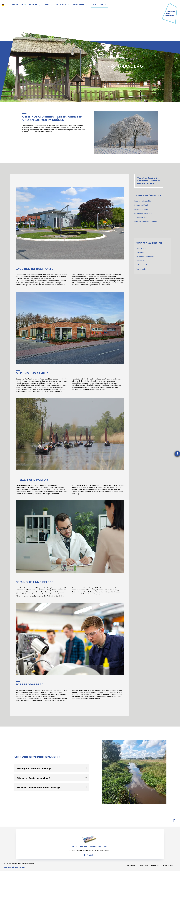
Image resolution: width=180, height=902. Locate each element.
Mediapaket (131, 865)
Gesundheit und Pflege (143, 213)
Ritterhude (140, 261)
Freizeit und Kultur (141, 209)
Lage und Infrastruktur (142, 201)
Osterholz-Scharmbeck (145, 257)
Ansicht (90, 855)
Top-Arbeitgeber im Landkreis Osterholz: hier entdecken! (148, 181)
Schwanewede (142, 265)
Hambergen (141, 248)
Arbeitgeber (99, 5)
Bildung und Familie (141, 205)
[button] (18, 4)
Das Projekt (143, 865)
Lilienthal (140, 253)
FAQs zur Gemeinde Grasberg (145, 222)
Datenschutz (168, 865)
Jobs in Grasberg (140, 217)
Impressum (155, 865)
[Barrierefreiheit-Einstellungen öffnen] (177, 453)
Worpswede (141, 269)
